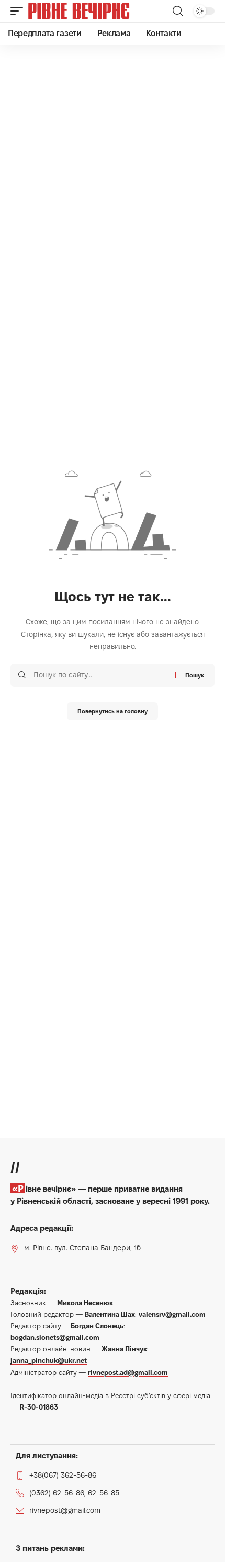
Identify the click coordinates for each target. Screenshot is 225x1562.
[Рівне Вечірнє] (96, 11)
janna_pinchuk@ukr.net (48, 1360)
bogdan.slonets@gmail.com (54, 1337)
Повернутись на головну (112, 711)
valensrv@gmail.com (172, 1314)
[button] (19, 11)
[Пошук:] (100, 675)
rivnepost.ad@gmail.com (128, 1372)
